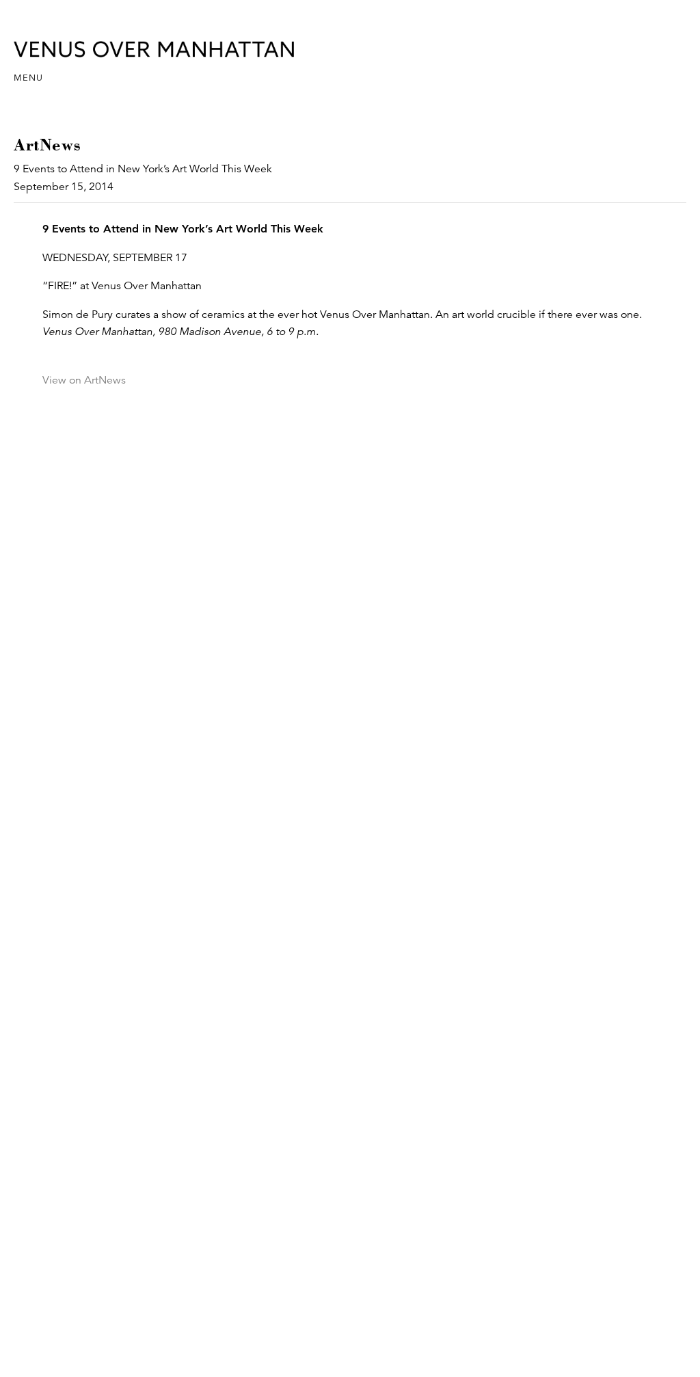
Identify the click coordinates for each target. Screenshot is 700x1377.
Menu (28, 77)
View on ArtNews (84, 380)
